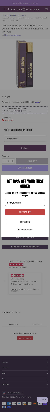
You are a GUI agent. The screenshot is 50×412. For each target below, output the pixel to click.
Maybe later (25, 222)
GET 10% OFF (25, 212)
